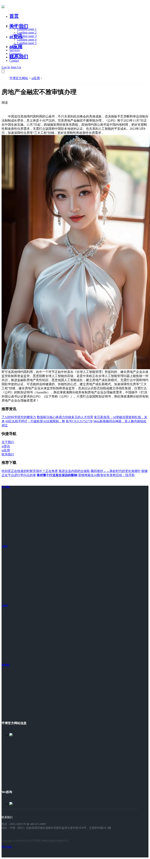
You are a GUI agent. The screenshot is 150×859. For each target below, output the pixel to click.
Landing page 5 (27, 43)
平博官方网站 (18, 78)
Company (15, 53)
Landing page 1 (27, 29)
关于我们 (18, 26)
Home (13, 25)
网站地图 (7, 846)
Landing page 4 (27, 39)
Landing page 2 (27, 32)
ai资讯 (15, 36)
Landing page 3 (27, 36)
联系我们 (18, 56)
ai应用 (35, 78)
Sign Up (16, 67)
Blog (12, 57)
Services (14, 50)
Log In (6, 67)
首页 (14, 16)
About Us (15, 46)
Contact (14, 60)
